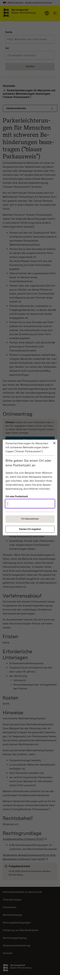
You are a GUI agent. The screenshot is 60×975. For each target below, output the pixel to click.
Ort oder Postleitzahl (17, 496)
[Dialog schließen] (54, 443)
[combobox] (30, 503)
